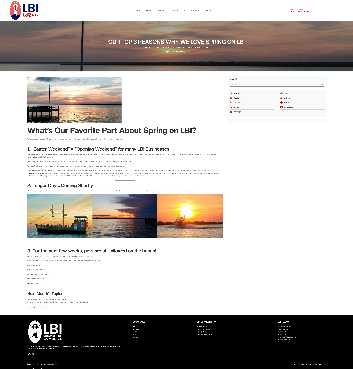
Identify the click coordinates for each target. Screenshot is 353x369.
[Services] (302, 103)
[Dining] (302, 94)
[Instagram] (33, 354)
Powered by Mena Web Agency (36, 368)
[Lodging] (302, 98)
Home (138, 10)
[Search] (322, 84)
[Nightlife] (252, 103)
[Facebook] (29, 354)
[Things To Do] (302, 107)
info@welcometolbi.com (300, 11)
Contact (206, 10)
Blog (184, 10)
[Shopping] (252, 107)
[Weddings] (277, 112)
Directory (161, 10)
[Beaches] (252, 94)
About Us (194, 10)
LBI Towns (148, 10)
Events (174, 10)
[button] (29, 307)
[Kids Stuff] (252, 98)
